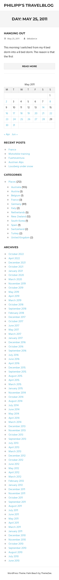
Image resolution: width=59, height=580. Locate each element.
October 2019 (16, 288)
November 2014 (17, 393)
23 (7, 119)
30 (7, 125)
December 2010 (17, 535)
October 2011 (16, 498)
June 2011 (14, 514)
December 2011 (17, 489)
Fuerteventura (16, 158)
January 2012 (16, 485)
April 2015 (14, 380)
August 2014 (15, 401)
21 (43, 113)
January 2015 (16, 388)
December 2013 (17, 426)
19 (29, 113)
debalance (32, 39)
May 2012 (14, 468)
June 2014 (14, 409)
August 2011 (15, 506)
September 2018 (17, 309)
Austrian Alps (16, 162)
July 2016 (14, 355)
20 (36, 113)
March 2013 (15, 451)
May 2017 (14, 330)
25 (21, 119)
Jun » (15, 134)
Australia (16, 187)
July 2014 (14, 405)
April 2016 (14, 363)
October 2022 (16, 254)
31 (14, 125)
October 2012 (16, 460)
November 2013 (17, 430)
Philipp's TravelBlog (29, 5)
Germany (16, 204)
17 (14, 113)
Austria (15, 191)
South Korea (18, 221)
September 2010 (17, 548)
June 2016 (14, 359)
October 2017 (16, 321)
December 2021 (17, 263)
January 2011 (15, 531)
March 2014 (15, 422)
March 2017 (15, 334)
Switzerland (17, 229)
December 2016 (17, 342)
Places (12, 182)
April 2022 (14, 258)
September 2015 (17, 372)
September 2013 (17, 439)
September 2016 (17, 351)
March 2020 (15, 279)
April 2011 (14, 523)
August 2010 (15, 552)
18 (21, 113)
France (12, 150)
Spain (14, 225)
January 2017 (16, 338)
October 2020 (16, 275)
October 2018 (16, 305)
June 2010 (14, 561)
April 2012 (14, 472)
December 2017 (17, 317)
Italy (13, 208)
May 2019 (14, 292)
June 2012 (14, 464)
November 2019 (17, 284)
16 (7, 113)
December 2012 (17, 456)
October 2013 (16, 435)
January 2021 (16, 271)
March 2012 (15, 477)
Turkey (15, 233)
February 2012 (16, 481)
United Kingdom (20, 238)
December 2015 (17, 368)
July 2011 (13, 510)
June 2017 (14, 326)
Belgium (15, 196)
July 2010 (14, 556)
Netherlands (18, 212)
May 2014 (14, 414)
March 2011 (15, 527)
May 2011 (14, 519)
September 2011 (17, 502)
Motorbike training (19, 154)
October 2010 (16, 544)
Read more (29, 66)
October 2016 (16, 347)
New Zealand (18, 217)
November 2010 (17, 540)
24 (14, 119)
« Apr (7, 134)
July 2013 (13, 443)
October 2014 (16, 397)
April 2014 (14, 418)
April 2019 (14, 296)
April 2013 (14, 447)
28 (43, 119)
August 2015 (15, 376)
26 (29, 119)
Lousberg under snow (21, 166)
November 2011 (17, 493)
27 (36, 119)
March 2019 (15, 300)
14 (43, 107)
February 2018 (16, 313)
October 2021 (16, 267)
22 (50, 113)
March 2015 (15, 384)
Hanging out (14, 33)
